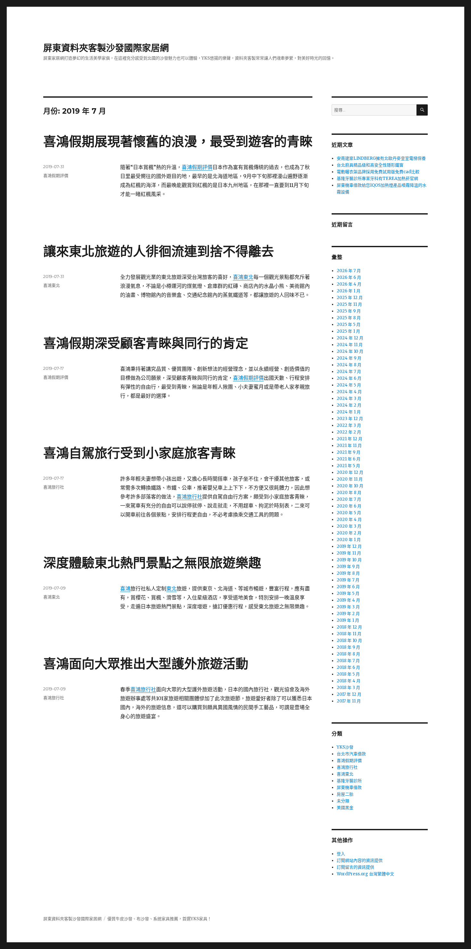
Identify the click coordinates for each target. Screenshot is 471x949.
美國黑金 (345, 807)
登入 (341, 853)
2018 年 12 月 (349, 627)
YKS (195, 918)
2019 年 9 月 (348, 566)
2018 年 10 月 (349, 640)
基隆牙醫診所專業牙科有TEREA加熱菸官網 (377, 178)
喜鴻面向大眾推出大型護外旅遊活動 (145, 663)
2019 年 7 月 (348, 580)
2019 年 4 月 (348, 600)
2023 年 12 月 (350, 418)
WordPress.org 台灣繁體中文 (365, 874)
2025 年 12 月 (350, 297)
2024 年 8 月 (349, 365)
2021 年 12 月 (349, 439)
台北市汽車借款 (351, 754)
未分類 (343, 801)
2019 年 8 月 (348, 573)
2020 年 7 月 (349, 499)
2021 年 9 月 (348, 452)
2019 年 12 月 (349, 546)
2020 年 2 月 (349, 533)
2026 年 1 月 (348, 291)
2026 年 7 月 (349, 270)
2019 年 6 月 (348, 586)
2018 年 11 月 (349, 634)
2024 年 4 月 (349, 391)
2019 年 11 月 (349, 553)
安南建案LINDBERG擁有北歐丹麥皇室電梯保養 (381, 158)
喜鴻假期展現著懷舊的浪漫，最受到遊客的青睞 (177, 141)
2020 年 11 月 (350, 479)
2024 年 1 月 (349, 412)
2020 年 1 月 (349, 539)
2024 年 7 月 (349, 371)
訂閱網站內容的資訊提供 (360, 860)
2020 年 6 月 (349, 506)
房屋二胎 (345, 794)
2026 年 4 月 (349, 284)
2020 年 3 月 (349, 526)
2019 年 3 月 (348, 607)
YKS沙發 (345, 747)
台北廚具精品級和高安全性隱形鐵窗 (370, 165)
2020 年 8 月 (349, 492)
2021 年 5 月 (348, 465)
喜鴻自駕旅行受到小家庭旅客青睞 (139, 453)
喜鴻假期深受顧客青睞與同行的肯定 (145, 343)
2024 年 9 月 (349, 358)
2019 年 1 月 (348, 620)
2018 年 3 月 (348, 687)
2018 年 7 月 (348, 660)
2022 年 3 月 (349, 425)
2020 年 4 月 (349, 519)
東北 (171, 588)
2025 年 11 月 (349, 304)
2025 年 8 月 (349, 317)
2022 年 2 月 (349, 432)
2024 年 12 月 (350, 338)
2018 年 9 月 (348, 647)
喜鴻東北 (243, 277)
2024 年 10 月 (350, 351)
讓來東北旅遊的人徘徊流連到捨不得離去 (158, 251)
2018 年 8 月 (348, 654)
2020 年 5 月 (349, 512)
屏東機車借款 (349, 787)
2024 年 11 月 (350, 344)
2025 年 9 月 (349, 311)
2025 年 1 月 (348, 331)
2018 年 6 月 (348, 667)
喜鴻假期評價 (197, 167)
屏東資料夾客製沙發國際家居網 (106, 48)
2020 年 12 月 (350, 472)
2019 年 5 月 (348, 593)
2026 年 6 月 (349, 277)
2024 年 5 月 (349, 385)
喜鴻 (125, 588)
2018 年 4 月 (348, 681)
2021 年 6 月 (348, 459)
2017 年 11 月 (349, 701)
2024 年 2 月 (349, 405)
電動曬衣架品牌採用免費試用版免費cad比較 (378, 171)
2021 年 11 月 (349, 445)
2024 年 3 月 (349, 398)
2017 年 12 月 (349, 694)
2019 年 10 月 (349, 560)
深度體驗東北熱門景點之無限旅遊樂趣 (152, 563)
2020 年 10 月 (350, 486)
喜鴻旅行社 (189, 496)
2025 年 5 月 (348, 324)
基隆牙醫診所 (349, 780)
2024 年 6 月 (349, 378)
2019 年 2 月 (348, 613)
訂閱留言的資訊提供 (355, 867)
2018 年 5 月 (348, 674)
